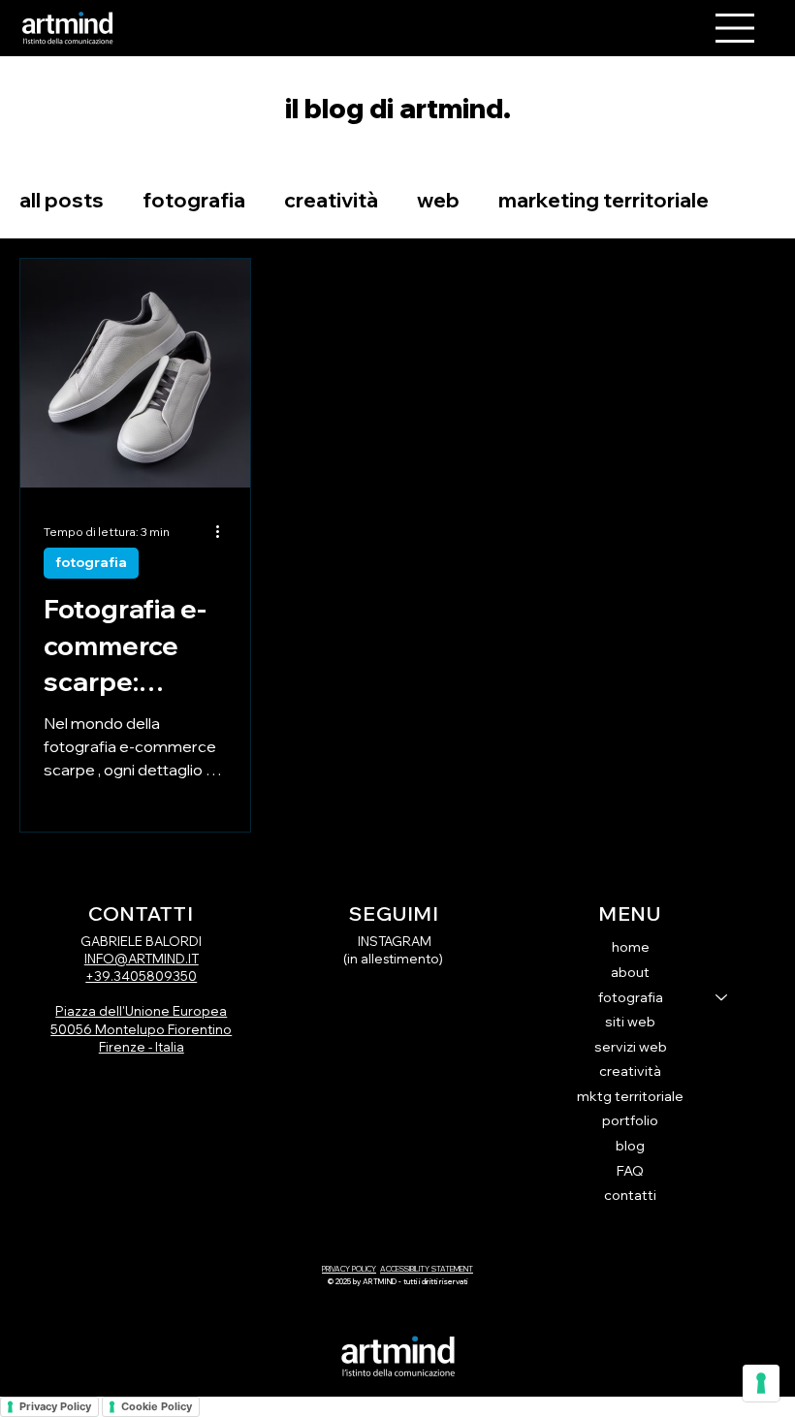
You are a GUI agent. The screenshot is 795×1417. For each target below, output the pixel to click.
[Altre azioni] (224, 531)
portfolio (630, 1120)
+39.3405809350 (141, 976)
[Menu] (735, 28)
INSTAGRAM (394, 941)
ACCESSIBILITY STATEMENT (426, 1269)
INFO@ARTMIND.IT (141, 958)
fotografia (194, 199)
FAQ (630, 1171)
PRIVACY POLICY (349, 1269)
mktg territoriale (630, 1096)
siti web (630, 1021)
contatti (630, 1195)
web (438, 199)
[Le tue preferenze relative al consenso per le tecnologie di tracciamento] (761, 1383)
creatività (331, 199)
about (630, 972)
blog (630, 1145)
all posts (61, 199)
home (631, 947)
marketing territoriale (603, 199)
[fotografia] (722, 998)
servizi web (630, 1046)
